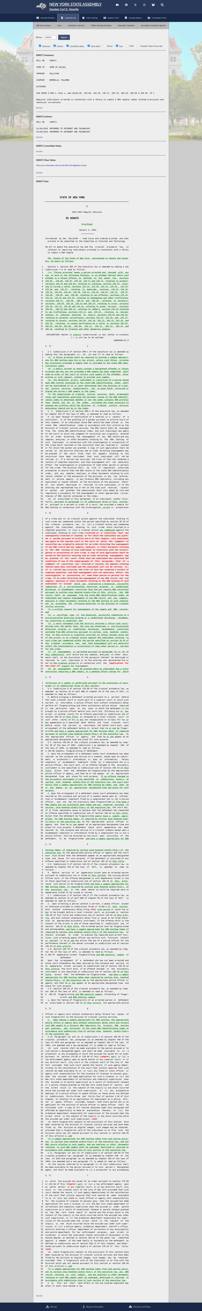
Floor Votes (95, 46)
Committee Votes (77, 46)
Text (121, 46)
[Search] (162, 5)
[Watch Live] (117, 5)
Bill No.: (39, 37)
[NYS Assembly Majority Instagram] (144, 5)
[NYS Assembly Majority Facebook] (126, 5)
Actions (60, 46)
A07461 (62, 67)
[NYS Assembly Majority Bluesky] (153, 5)
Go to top (39, 108)
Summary (46, 46)
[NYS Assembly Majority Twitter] (135, 5)
